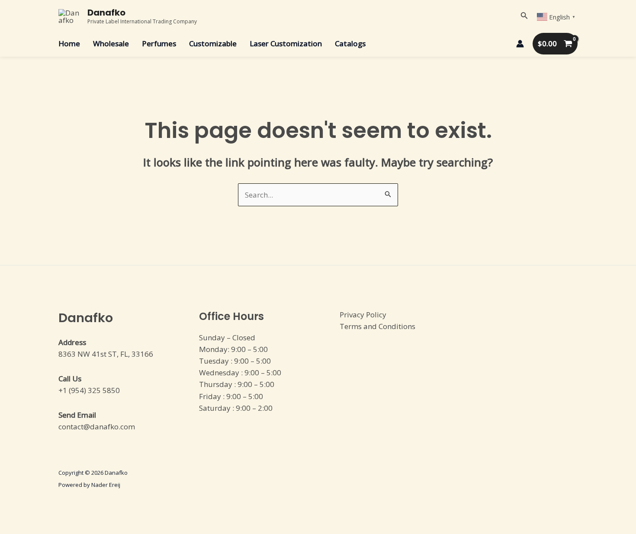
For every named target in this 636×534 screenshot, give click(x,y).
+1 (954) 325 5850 (89, 390)
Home (69, 43)
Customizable (213, 43)
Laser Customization (286, 43)
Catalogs (350, 43)
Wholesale (111, 43)
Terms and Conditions (377, 326)
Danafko (106, 12)
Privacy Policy (363, 315)
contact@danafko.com (96, 427)
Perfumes (159, 43)
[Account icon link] (520, 44)
